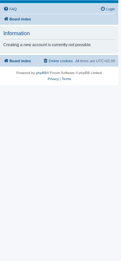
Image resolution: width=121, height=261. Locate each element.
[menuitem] (10, 9)
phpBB (41, 73)
